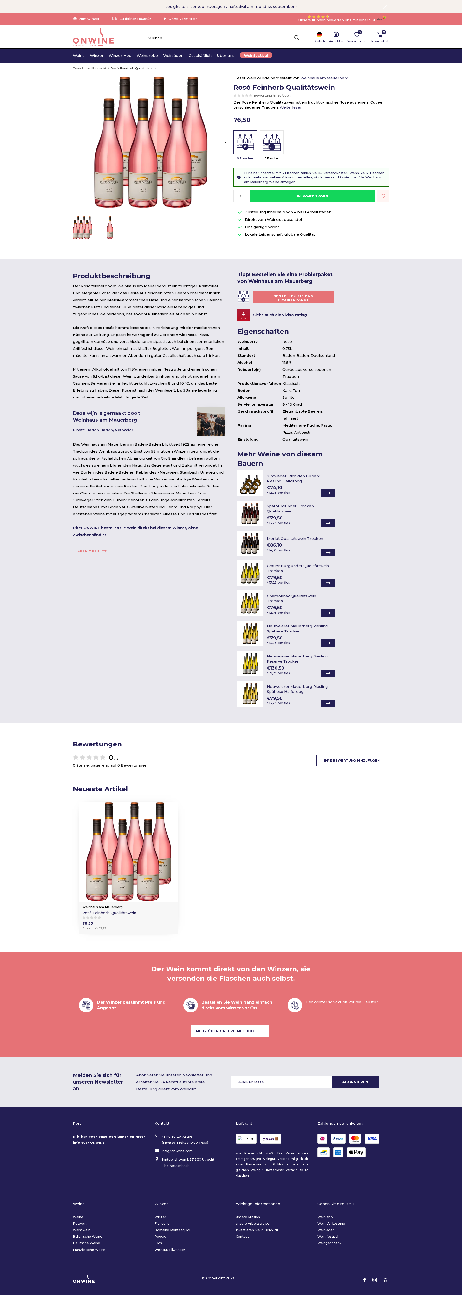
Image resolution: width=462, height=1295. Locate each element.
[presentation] (225, 142)
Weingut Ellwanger (169, 1249)
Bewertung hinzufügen (272, 95)
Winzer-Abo (120, 55)
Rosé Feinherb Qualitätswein (109, 912)
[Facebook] (364, 1280)
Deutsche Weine (86, 1243)
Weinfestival (256, 55)
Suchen (296, 38)
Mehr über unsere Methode (226, 1031)
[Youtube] (385, 1280)
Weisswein (81, 1230)
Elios (158, 1243)
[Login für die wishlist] (383, 196)
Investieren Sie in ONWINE (257, 1230)
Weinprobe (147, 55)
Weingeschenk (329, 1243)
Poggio (160, 1236)
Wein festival (327, 1236)
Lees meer (89, 550)
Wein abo (325, 1217)
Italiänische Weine (87, 1236)
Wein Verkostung (331, 1223)
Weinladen (325, 1230)
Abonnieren (355, 1082)
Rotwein (80, 1223)
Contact (242, 1236)
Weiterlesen (291, 107)
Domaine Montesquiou (172, 1230)
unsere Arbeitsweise (252, 1223)
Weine (79, 55)
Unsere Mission (248, 1217)
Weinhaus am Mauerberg (324, 78)
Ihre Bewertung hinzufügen (352, 760)
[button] (82, 227)
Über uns (225, 55)
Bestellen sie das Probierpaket (293, 298)
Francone (162, 1223)
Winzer (96, 55)
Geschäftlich (200, 55)
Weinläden (173, 55)
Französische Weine (89, 1249)
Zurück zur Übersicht (89, 68)
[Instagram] (374, 1280)
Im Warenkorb (312, 196)
